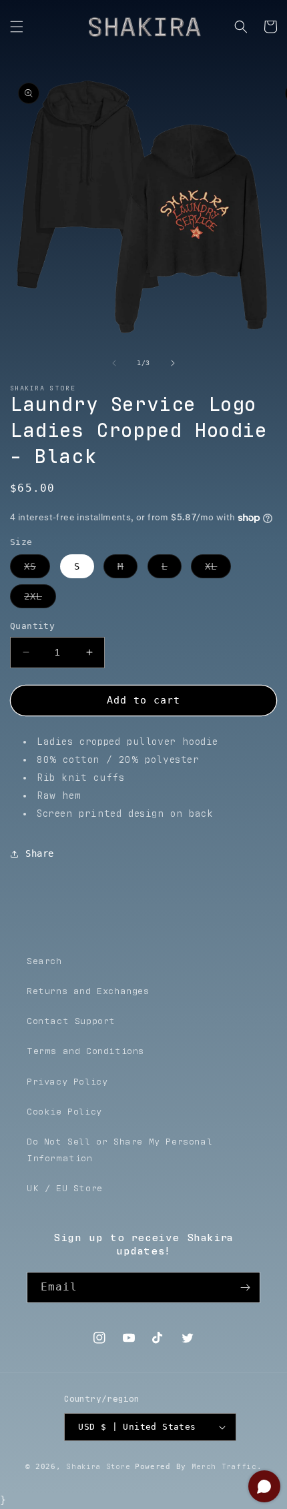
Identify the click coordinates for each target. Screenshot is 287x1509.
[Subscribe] (245, 1287)
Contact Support (71, 1021)
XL (218, 569)
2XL (40, 599)
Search (44, 961)
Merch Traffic (224, 1466)
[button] (16, 26)
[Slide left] (114, 363)
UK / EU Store (65, 1188)
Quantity (32, 626)
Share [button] (39, 853)
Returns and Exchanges (88, 991)
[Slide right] (173, 363)
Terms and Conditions (85, 1051)
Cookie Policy (64, 1112)
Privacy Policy (67, 1082)
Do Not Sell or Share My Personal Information (119, 1150)
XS (37, 569)
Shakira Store (98, 1466)
